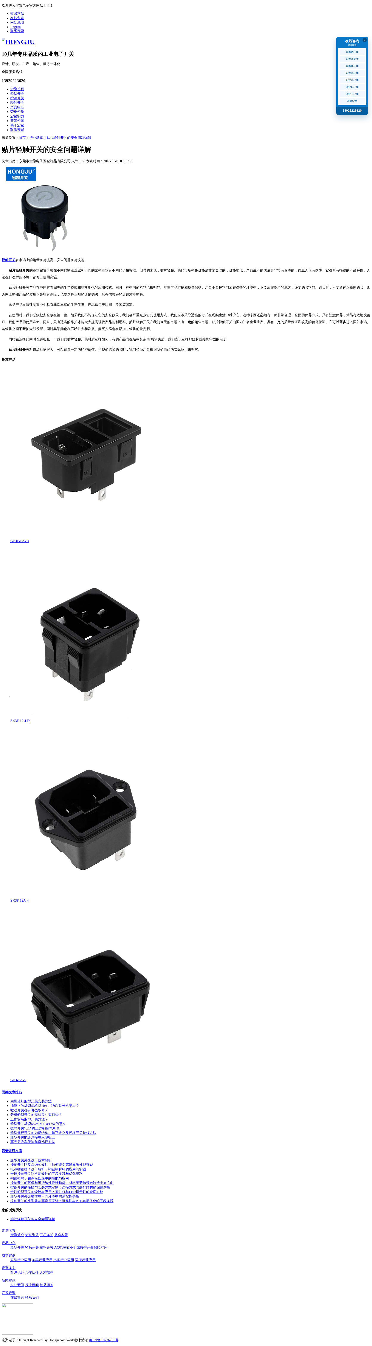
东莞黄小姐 (352, 52)
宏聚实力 (17, 116)
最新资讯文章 (12, 1151)
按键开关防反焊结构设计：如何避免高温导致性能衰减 (51, 1165)
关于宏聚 (17, 125)
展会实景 (61, 1235)
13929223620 (352, 110)
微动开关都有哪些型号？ (29, 1110)
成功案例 (9, 1255)
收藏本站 (17, 13)
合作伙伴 (32, 1272)
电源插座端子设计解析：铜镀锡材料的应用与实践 (48, 1169)
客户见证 (17, 1272)
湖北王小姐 (352, 93)
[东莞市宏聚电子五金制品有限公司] (18, 42)
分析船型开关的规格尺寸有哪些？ (36, 1115)
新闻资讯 (17, 121)
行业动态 (36, 138)
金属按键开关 (83, 1247)
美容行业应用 (42, 1260)
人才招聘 (46, 1272)
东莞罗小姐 (352, 66)
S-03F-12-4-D (20, 721)
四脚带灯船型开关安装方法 (31, 1101)
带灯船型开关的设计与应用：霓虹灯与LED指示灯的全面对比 (56, 1192)
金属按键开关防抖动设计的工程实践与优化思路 (46, 1174)
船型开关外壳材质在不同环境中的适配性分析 (44, 1196)
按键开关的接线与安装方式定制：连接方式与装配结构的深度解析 (60, 1187)
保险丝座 (100, 1247)
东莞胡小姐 (352, 73)
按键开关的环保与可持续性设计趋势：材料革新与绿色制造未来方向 (62, 1183)
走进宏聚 (9, 1230)
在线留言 (17, 18)
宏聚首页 (17, 89)
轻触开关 (17, 102)
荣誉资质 (17, 112)
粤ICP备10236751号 (103, 1340)
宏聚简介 (17, 1235)
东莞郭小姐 (352, 79)
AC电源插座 (63, 1247)
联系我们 (32, 1297)
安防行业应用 (20, 1260)
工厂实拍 (46, 1235)
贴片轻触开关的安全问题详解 (68, 138)
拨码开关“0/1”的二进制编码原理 (34, 1128)
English (15, 27)
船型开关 (17, 93)
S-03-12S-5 (18, 1080)
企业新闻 (17, 1285)
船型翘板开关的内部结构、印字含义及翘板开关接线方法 (53, 1133)
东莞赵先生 (352, 59)
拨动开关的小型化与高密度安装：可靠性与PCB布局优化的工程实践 (61, 1201)
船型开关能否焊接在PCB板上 (32, 1137)
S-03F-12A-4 (19, 900)
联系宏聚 (17, 31)
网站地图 (17, 22)
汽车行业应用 (63, 1260)
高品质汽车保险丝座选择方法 (32, 1142)
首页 (22, 138)
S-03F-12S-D (19, 541)
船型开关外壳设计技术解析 (31, 1160)
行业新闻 (32, 1285)
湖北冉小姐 (352, 87)
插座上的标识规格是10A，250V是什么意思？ (44, 1106)
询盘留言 (352, 101)
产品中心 (17, 107)
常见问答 (46, 1285)
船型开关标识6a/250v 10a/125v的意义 (38, 1124)
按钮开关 (46, 1247)
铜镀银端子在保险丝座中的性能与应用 (39, 1178)
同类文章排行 (12, 1092)
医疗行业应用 (85, 1260)
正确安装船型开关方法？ (29, 1119)
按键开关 (17, 98)
